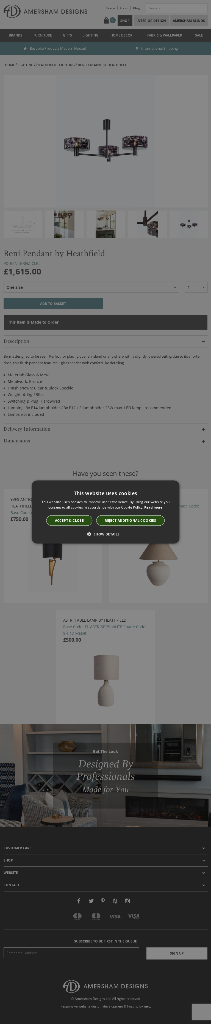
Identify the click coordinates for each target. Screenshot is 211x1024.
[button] (105, 534)
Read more (153, 507)
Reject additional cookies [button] (130, 520)
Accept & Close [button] (69, 520)
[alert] (105, 512)
